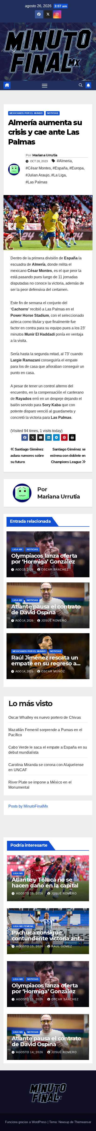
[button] (80, 85)
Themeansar (82, 1122)
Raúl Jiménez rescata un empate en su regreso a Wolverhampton (44, 663)
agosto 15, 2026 (30, 893)
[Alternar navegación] (45, 85)
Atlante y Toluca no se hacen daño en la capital (45, 882)
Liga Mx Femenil (23, 926)
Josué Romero (54, 620)
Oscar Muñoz (53, 671)
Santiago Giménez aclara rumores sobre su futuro (27, 455)
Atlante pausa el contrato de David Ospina (46, 609)
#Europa (76, 168)
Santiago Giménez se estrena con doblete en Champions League (68, 455)
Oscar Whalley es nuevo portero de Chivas (44, 717)
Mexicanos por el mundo (26, 113)
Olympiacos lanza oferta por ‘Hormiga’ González (44, 558)
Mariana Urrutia (44, 155)
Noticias (52, 113)
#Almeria (64, 161)
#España (60, 168)
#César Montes (38, 168)
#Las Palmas (36, 182)
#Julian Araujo (37, 175)
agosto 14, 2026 (30, 1052)
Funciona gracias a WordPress (26, 1122)
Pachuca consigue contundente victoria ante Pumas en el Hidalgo (47, 938)
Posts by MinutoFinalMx (28, 806)
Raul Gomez (61, 946)
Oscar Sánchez (55, 569)
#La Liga (58, 175)
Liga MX (17, 549)
